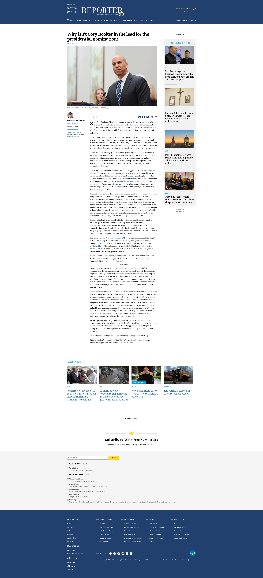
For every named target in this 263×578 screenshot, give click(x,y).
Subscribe (192, 20)
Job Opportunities (155, 531)
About (176, 524)
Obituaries (71, 566)
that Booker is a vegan (125, 181)
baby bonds (152, 194)
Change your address (156, 538)
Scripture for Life (73, 542)
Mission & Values (180, 527)
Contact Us (153, 524)
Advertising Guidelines (105, 560)
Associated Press (81, 404)
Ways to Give (104, 534)
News (79, 20)
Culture (95, 20)
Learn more (76, 136)
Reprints (152, 542)
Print (156, 117)
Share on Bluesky (139, 117)
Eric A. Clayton (169, 398)
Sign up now (188, 11)
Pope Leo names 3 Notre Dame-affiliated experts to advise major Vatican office (179, 159)
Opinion (104, 20)
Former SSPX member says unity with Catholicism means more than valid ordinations (179, 117)
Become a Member (106, 527)
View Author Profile (72, 123)
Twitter (114, 553)
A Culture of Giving (106, 531)
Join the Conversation (74, 132)
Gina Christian (104, 404)
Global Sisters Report (144, 20)
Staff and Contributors (182, 534)
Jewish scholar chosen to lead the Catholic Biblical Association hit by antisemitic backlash (81, 395)
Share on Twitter (147, 117)
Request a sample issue (132, 542)
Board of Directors (180, 538)
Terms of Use (116, 560)
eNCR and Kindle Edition (133, 538)
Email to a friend (152, 117)
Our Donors (103, 542)
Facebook (118, 553)
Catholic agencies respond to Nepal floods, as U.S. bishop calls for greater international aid (113, 395)
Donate (178, 20)
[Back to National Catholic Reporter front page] (95, 11)
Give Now (102, 524)
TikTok (131, 553)
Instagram (127, 553)
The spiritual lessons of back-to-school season (177, 392)
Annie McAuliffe (137, 401)
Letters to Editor (155, 534)
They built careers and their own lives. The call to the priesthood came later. (179, 200)
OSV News (112, 404)
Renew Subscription (131, 527)
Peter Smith (71, 404)
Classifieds (71, 562)
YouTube (123, 553)
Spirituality (115, 20)
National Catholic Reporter (193, 553)
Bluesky (110, 553)
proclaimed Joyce (96, 246)
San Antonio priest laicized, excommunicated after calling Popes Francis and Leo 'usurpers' (179, 75)
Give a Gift (128, 531)
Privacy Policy (179, 531)
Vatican (86, 20)
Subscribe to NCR (130, 524)
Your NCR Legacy (105, 538)
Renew (185, 20)
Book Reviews (139, 382)
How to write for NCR (156, 527)
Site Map (132, 560)
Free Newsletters (130, 534)
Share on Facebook (143, 117)
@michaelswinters (72, 129)
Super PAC (94, 234)
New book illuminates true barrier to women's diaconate (145, 393)
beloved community (115, 238)
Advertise (70, 570)
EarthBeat (127, 20)
